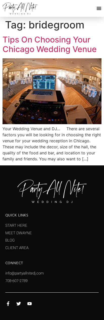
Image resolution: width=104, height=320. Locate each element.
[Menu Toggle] (98, 8)
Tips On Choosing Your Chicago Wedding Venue (50, 44)
